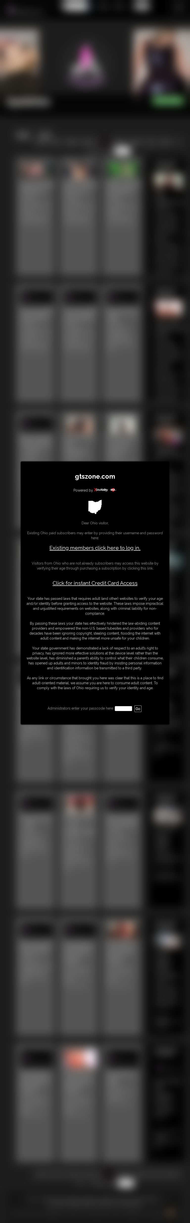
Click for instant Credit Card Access (95, 583)
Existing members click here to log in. (95, 548)
